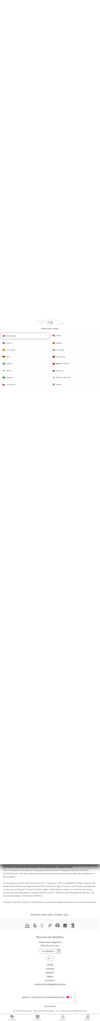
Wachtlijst (63, 1019)
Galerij (50, 968)
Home (50, 965)
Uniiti (53, 1006)
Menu (50, 976)
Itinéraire (87, 1019)
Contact (50, 980)
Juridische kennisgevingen (50, 984)
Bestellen (12, 1019)
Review (50, 972)
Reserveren (38, 1019)
